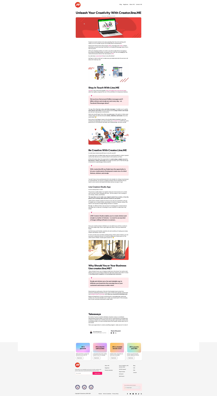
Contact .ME (139, 4)
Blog (121, 4)
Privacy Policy (115, 393)
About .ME (132, 4)
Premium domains (109, 370)
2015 (112, 53)
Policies (100, 393)
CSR (134, 367)
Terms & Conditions (107, 393)
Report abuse (122, 371)
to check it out (116, 120)
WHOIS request (122, 369)
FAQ (134, 370)
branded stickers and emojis (97, 294)
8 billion (110, 45)
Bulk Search (121, 376)
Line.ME (90, 90)
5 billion (121, 45)
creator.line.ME (99, 56)
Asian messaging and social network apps (116, 90)
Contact (135, 372)
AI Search (121, 374)
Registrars (125, 4)
